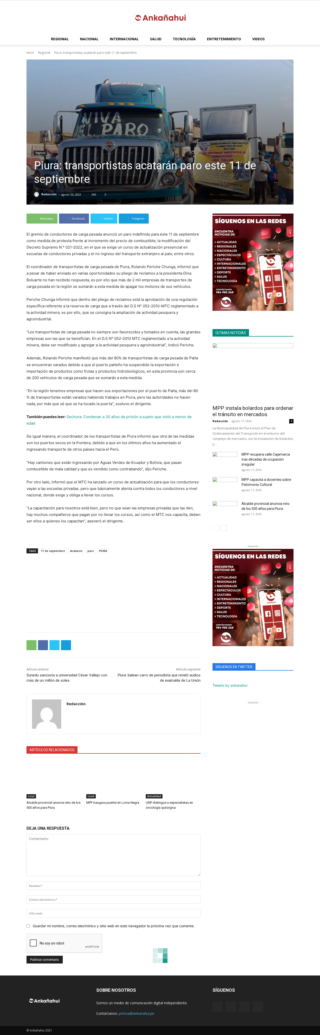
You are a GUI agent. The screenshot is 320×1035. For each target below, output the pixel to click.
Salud (156, 39)
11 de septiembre (53, 551)
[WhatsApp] (31, 645)
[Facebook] (43, 645)
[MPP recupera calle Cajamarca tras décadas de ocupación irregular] (225, 460)
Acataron (76, 551)
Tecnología (184, 39)
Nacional (89, 39)
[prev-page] (215, 528)
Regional (60, 39)
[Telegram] (66, 645)
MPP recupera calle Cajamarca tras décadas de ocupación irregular (266, 459)
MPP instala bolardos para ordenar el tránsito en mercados (252, 411)
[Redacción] (37, 194)
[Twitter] (55, 645)
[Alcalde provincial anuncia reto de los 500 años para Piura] (53, 779)
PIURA (103, 551)
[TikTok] (245, 1007)
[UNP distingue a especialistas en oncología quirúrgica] (173, 779)
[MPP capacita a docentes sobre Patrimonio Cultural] (225, 486)
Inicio (30, 53)
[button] (288, 39)
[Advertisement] (113, 590)
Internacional (124, 39)
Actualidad (154, 796)
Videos (258, 39)
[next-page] (223, 528)
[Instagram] (231, 1006)
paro (91, 551)
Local (31, 796)
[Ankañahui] (160, 17)
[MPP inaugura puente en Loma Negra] (113, 779)
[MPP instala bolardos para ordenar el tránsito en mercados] (253, 372)
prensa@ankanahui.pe (136, 1013)
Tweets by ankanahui (229, 685)
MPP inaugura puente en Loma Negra (112, 802)
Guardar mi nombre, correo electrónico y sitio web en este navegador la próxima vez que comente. (113, 926)
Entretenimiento (224, 39)
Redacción (49, 194)
